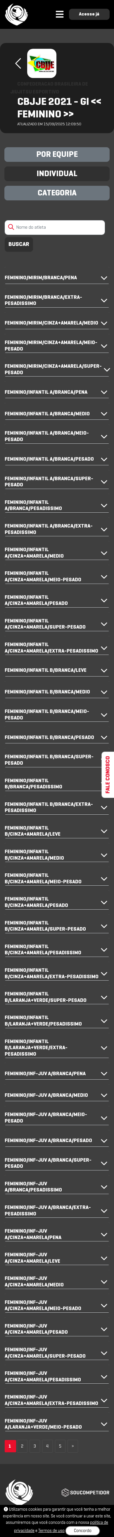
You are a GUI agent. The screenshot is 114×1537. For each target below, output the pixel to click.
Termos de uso (51, 1531)
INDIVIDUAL (57, 174)
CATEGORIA (57, 193)
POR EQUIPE (57, 155)
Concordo (82, 1531)
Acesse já (89, 14)
